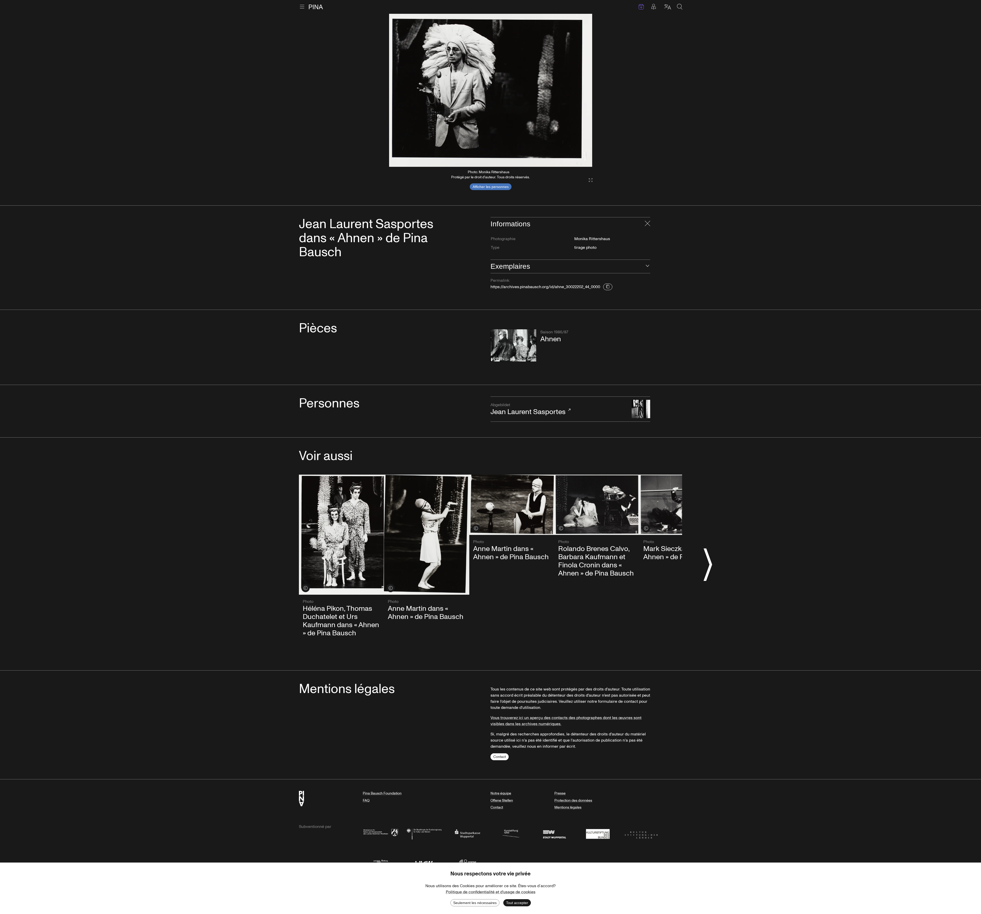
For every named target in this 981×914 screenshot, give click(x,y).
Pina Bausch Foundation (382, 793)
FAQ (366, 800)
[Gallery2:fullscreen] (588, 180)
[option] (490, 90)
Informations (510, 224)
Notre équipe (501, 793)
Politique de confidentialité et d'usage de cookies (490, 892)
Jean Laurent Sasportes (528, 409)
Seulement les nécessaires (475, 903)
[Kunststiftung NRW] (511, 833)
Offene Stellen (502, 800)
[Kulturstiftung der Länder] (641, 833)
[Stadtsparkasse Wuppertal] (467, 833)
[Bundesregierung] (424, 833)
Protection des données (573, 800)
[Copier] (607, 287)
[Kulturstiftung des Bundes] (598, 833)
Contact (499, 756)
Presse (560, 793)
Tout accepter (517, 903)
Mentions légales (567, 807)
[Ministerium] (381, 833)
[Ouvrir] (647, 266)
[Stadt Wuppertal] (554, 833)
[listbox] (490, 90)
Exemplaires (510, 266)
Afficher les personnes (491, 187)
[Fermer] (647, 224)
